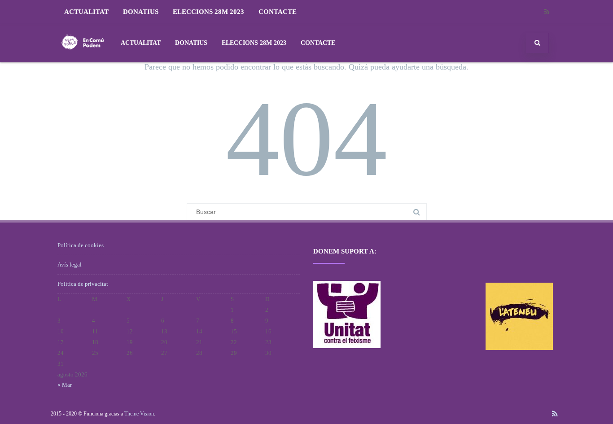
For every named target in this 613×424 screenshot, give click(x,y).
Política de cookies (80, 245)
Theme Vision (139, 414)
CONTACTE (277, 11)
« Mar (64, 384)
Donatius (140, 11)
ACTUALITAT (86, 11)
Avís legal (69, 264)
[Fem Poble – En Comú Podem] (82, 59)
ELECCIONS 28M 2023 (208, 11)
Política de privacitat (82, 283)
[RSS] (547, 11)
